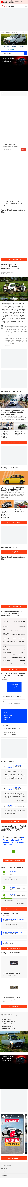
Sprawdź (23, 149)
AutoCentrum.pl (7, 6)
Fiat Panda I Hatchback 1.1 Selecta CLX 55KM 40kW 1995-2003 (13, 47)
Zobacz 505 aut (13, 259)
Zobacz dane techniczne (13, 669)
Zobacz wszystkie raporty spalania (13, 909)
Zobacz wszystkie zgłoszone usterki (13, 948)
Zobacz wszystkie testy (13, 1006)
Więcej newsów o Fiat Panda (13, 522)
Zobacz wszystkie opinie (13, 821)
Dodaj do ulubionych (7, 276)
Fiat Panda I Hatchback (9, 1016)
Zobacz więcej (13, 552)
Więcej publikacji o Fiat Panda (13, 442)
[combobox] (14, 53)
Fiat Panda (4, 94)
